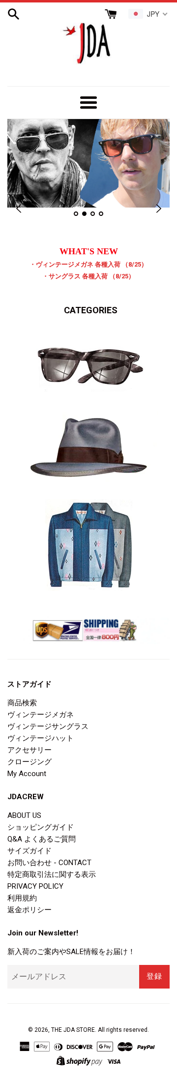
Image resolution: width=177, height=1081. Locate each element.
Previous (18, 209)
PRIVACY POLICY (35, 886)
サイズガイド (29, 850)
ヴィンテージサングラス (47, 726)
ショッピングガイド (40, 827)
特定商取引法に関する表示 (51, 874)
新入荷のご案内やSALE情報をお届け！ (71, 951)
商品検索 (22, 702)
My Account (26, 773)
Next (159, 209)
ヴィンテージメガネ (40, 714)
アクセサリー (29, 750)
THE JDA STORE (73, 1029)
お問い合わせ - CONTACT (49, 862)
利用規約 (22, 898)
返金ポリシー (29, 909)
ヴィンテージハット (40, 738)
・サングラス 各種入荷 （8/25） (88, 276)
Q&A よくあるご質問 (41, 839)
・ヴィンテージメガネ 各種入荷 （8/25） (89, 264)
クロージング (29, 761)
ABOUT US (24, 815)
